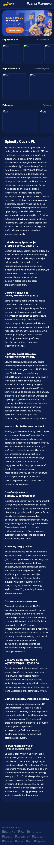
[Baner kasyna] (27, 23)
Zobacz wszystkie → (42, 69)
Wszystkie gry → (44, 40)
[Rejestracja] (45, 4)
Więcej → (47, 105)
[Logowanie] (32, 4)
